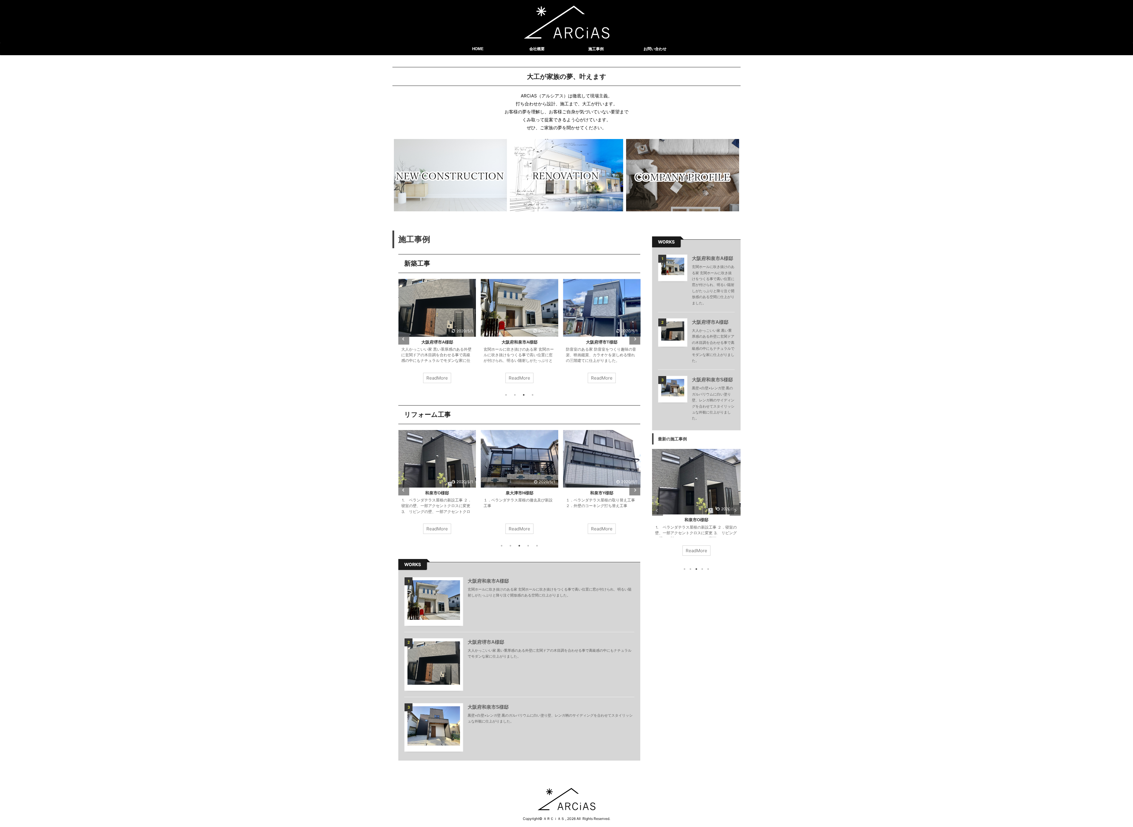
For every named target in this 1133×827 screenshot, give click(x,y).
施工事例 (596, 49)
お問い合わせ (655, 49)
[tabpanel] (437, 334)
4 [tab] (533, 395)
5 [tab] (537, 546)
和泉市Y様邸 (601, 493)
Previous (403, 339)
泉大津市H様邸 (519, 493)
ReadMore (437, 378)
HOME (478, 49)
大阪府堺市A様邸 (437, 342)
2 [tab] (515, 395)
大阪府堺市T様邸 (602, 342)
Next (634, 339)
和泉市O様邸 (437, 493)
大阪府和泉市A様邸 (520, 342)
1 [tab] (506, 395)
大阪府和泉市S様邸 (488, 707)
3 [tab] (524, 395)
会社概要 (537, 49)
